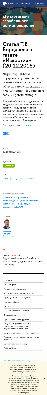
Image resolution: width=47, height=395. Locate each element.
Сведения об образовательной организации (23, 333)
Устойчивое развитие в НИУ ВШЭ (18, 293)
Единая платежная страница (16, 344)
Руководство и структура (15, 289)
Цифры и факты (10, 284)
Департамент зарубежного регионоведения (15, 199)
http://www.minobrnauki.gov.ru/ (17, 360)
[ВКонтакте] (4, 133)
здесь (17, 376)
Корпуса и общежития (13, 302)
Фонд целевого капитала (14, 315)
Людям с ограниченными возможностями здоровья (21, 338)
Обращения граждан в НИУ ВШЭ (17, 310)
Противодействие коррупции (16, 319)
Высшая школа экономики (19, 3)
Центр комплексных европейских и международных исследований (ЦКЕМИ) (20, 203)
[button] (17, 277)
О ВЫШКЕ (9, 280)
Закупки (7, 306)
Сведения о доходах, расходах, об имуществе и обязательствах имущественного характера (19, 326)
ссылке (27, 125)
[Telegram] (7, 133)
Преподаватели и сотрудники (17, 297)
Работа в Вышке (10, 348)
